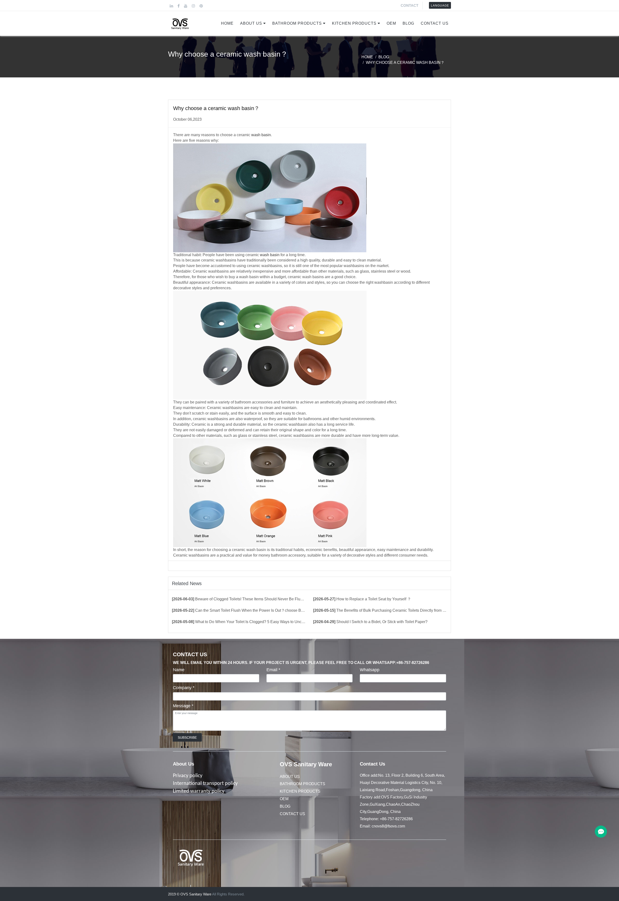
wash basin (261, 135)
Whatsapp (369, 669)
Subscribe (187, 737)
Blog (408, 23)
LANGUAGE (440, 5)
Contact (409, 5)
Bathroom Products (297, 23)
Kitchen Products (354, 23)
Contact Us (435, 23)
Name (178, 669)
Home (227, 23)
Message (183, 705)
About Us (251, 23)
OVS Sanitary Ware (306, 764)
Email (273, 669)
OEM (391, 23)
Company (183, 687)
